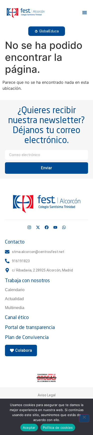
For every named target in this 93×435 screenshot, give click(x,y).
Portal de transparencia (30, 327)
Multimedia (14, 308)
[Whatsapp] (64, 227)
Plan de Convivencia (27, 337)
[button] (84, 12)
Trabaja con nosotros (27, 280)
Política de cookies (58, 428)
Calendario (15, 290)
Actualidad (14, 299)
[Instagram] (29, 227)
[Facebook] (47, 227)
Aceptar (29, 428)
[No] (84, 418)
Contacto (15, 242)
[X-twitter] (38, 227)
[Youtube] (55, 227)
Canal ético (17, 317)
